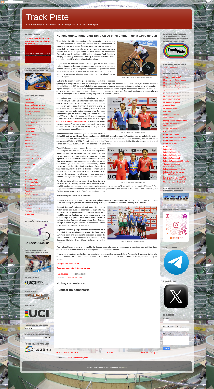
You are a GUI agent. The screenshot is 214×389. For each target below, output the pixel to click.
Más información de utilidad (174, 182)
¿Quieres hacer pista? (172, 77)
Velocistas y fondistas (171, 100)
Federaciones (30, 138)
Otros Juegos (30, 188)
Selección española (32, 209)
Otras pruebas (168, 118)
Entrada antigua (149, 352)
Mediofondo (29, 173)
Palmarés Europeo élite (172, 158)
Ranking (28, 197)
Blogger (124, 367)
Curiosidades (30, 129)
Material (28, 167)
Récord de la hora (170, 143)
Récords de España (171, 134)
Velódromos (29, 215)
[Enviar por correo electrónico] (75, 274)
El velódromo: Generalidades (174, 80)
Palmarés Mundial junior (172, 155)
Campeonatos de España (35, 105)
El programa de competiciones (175, 121)
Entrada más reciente (67, 352)
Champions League (32, 111)
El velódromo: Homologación (174, 86)
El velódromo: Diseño (171, 83)
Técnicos (28, 212)
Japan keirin (29, 149)
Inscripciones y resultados (67, 263)
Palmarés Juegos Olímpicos (174, 169)
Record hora (29, 200)
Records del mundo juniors (173, 140)
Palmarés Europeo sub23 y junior (176, 161)
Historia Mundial (31, 146)
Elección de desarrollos (172, 97)
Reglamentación (31, 203)
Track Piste (47, 17)
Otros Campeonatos (32, 185)
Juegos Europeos (31, 152)
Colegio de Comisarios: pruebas (175, 128)
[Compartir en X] (79, 274)
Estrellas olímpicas (32, 135)
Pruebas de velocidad (171, 103)
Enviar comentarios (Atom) (77, 358)
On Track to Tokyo (32, 182)
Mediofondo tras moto (171, 115)
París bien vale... (31, 194)
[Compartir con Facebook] (82, 274)
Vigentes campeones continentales (171, 165)
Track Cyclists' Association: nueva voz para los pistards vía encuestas (38, 41)
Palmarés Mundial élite (172, 152)
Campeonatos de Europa (34, 108)
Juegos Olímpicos (32, 155)
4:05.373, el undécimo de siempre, (71, 121)
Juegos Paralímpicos (33, 158)
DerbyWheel (29, 132)
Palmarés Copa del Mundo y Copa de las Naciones (174, 173)
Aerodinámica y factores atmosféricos (172, 90)
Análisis (28, 99)
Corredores (29, 126)
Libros (27, 161)
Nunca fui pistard (31, 179)
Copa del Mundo (31, 123)
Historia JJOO (30, 141)
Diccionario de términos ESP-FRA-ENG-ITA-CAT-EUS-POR (175, 178)
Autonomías (29, 102)
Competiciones (30, 114)
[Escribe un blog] (77, 274)
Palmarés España (170, 149)
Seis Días (28, 206)
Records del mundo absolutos (175, 137)
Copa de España (31, 117)
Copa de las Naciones (73, 277)
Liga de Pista (30, 164)
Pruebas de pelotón (171, 109)
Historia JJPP (30, 144)
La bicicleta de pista (171, 94)
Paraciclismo (30, 191)
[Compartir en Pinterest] (84, 274)
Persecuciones (169, 106)
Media (27, 170)
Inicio (110, 352)
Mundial (28, 176)
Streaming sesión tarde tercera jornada (73, 268)
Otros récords (168, 146)
